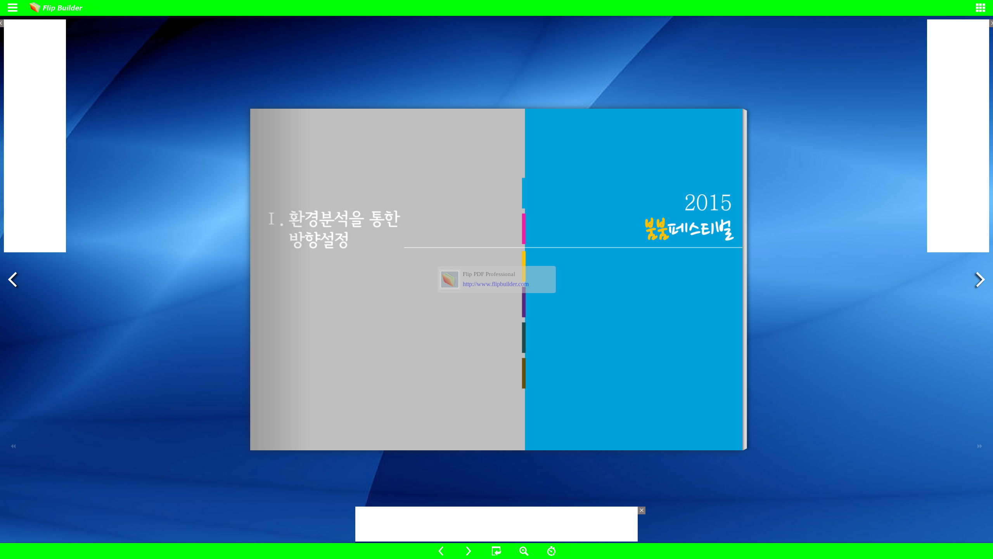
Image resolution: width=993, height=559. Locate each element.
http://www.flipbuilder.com (496, 284)
